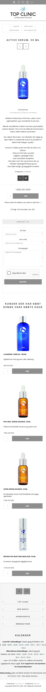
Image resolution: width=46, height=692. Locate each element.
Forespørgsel (23, 248)
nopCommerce (19, 684)
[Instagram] (26, 591)
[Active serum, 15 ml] (20, 46)
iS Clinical (27, 172)
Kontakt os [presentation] (23, 222)
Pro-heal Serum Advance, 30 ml (17, 422)
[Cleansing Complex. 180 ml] (23, 331)
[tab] (23, 221)
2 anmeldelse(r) (14, 113)
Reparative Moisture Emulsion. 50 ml (19, 556)
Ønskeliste (23, 2)
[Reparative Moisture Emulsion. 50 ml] (23, 533)
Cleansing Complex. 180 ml (15, 354)
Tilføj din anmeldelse (29, 113)
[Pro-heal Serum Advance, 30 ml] (23, 398)
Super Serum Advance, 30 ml (15, 489)
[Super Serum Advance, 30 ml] (23, 466)
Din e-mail (23, 239)
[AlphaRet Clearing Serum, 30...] (26, 46)
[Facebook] (19, 591)
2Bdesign (36, 684)
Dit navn (23, 230)
